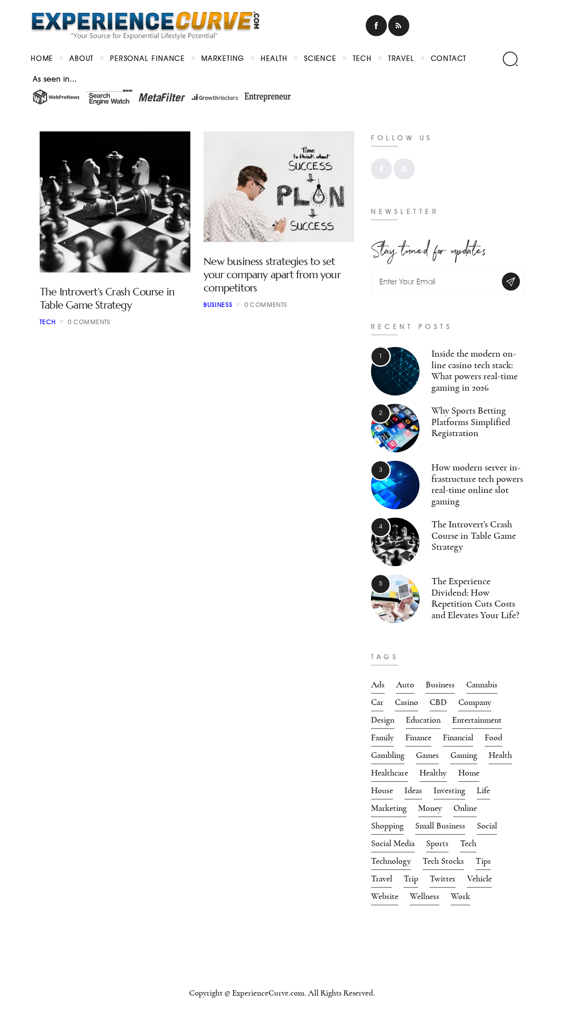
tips (483, 861)
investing (449, 790)
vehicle (479, 878)
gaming (463, 755)
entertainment (477, 720)
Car (377, 702)
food (493, 737)
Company (474, 702)
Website (384, 896)
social (487, 825)
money (430, 808)
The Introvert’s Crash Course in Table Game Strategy (107, 298)
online (465, 808)
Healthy (433, 773)
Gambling (387, 755)
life (483, 790)
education (423, 720)
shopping (387, 825)
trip (411, 878)
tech (468, 843)
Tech (48, 322)
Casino (406, 702)
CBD (438, 702)
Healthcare (389, 773)
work (460, 896)
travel (381, 878)
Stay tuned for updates (428, 248)
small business (440, 825)
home (468, 773)
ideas (413, 790)
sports (437, 843)
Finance (418, 737)
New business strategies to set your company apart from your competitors (272, 275)
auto (405, 684)
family (382, 737)
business (218, 305)
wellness (424, 896)
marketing (389, 808)
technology (391, 861)
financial (458, 737)
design (382, 720)
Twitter (443, 878)
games (427, 755)
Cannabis (481, 684)
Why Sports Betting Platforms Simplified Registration (470, 422)
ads (378, 684)
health (500, 755)
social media (393, 843)
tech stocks (443, 861)
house (382, 790)
